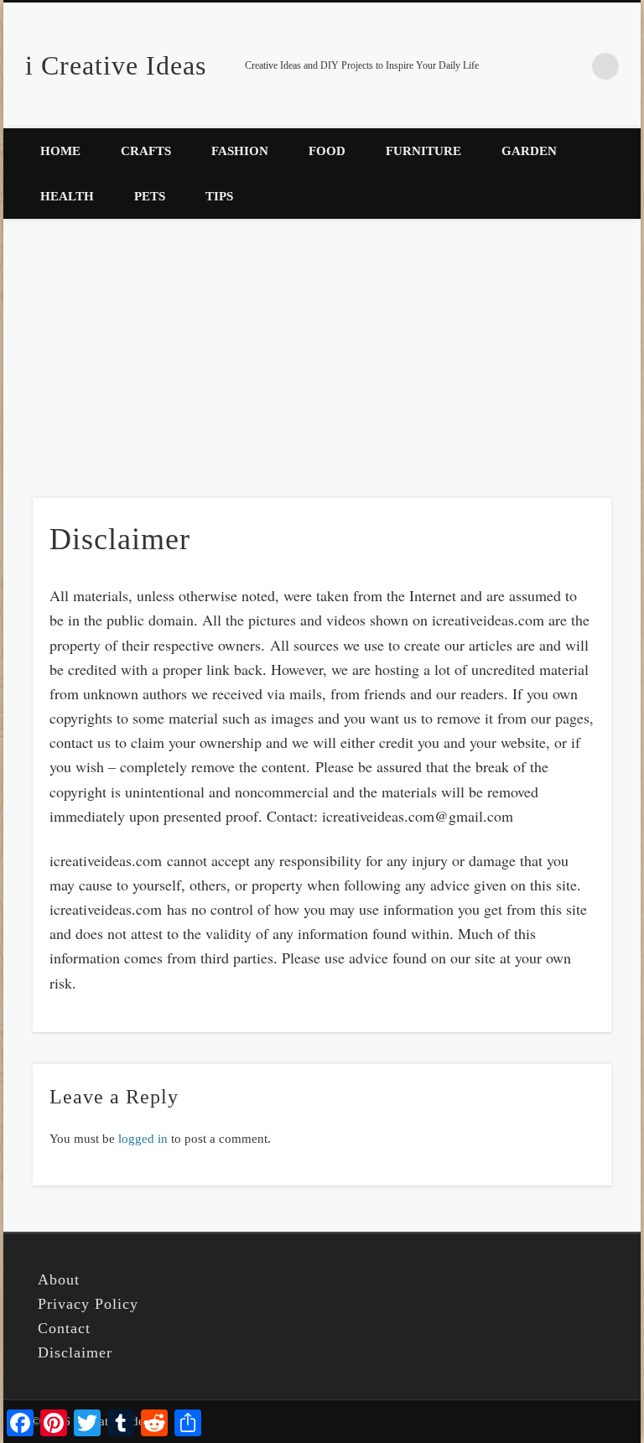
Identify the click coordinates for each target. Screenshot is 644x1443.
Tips (219, 196)
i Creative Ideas (115, 65)
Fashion (239, 151)
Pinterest (571, 66)
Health (67, 196)
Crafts (146, 151)
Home (60, 151)
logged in (143, 1138)
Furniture (423, 151)
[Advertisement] (322, 351)
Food (327, 151)
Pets (149, 196)
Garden (529, 151)
